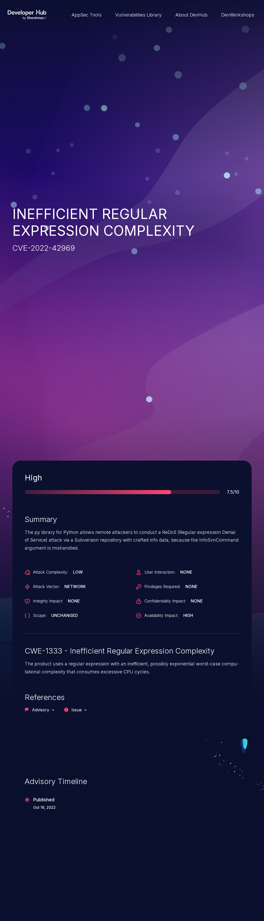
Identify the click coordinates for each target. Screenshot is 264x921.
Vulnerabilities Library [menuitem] (138, 15)
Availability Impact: (161, 615)
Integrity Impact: (48, 601)
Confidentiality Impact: (165, 601)
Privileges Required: (162, 586)
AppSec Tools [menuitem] (86, 15)
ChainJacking (36, 887)
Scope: (39, 615)
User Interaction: (159, 572)
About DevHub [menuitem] (191, 15)
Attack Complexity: (50, 572)
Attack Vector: (46, 586)
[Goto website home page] (27, 14)
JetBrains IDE (159, 887)
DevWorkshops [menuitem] (237, 15)
